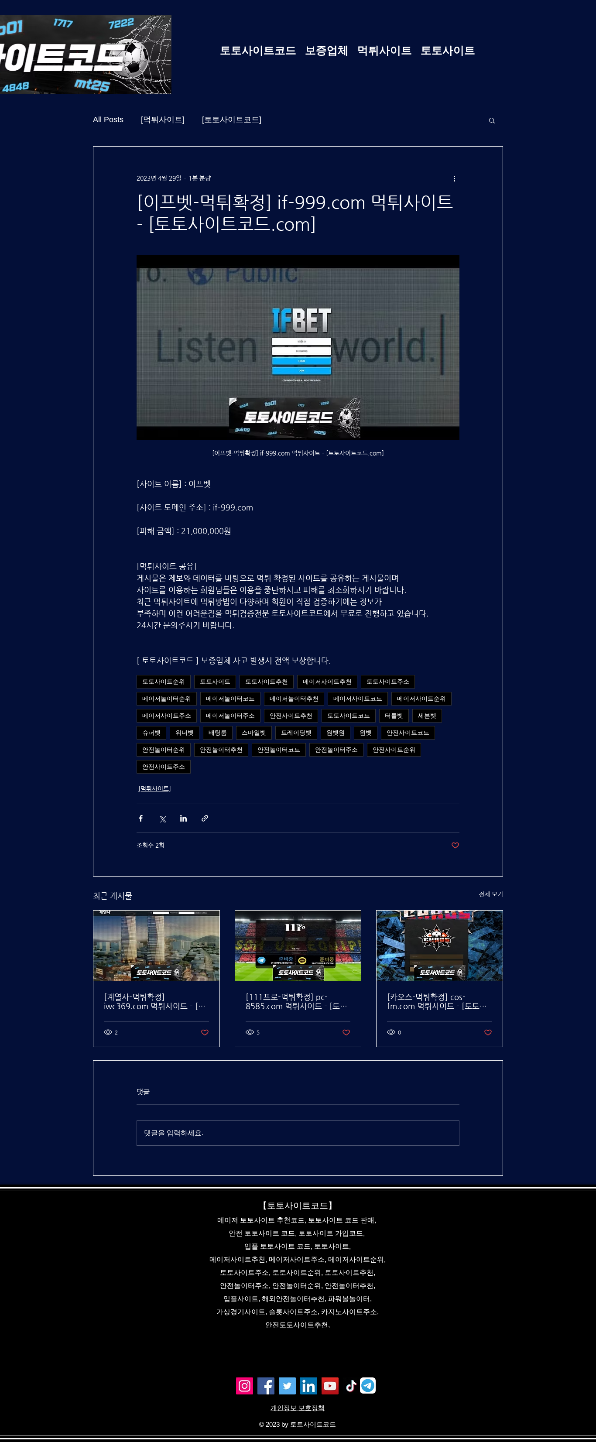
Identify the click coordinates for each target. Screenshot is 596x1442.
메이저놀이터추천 (294, 698)
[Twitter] (287, 1385)
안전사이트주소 (163, 766)
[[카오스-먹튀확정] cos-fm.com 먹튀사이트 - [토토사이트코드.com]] (440, 946)
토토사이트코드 (348, 715)
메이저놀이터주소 (230, 715)
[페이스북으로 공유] (141, 818)
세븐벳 (427, 715)
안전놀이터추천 (221, 749)
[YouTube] (330, 1385)
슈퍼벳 (151, 732)
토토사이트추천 (266, 681)
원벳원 (335, 732)
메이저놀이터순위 (166, 698)
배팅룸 (218, 732)
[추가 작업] (454, 178)
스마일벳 (254, 732)
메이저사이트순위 (421, 698)
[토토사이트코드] (231, 119)
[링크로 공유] (205, 818)
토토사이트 (215, 681)
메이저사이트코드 (357, 698)
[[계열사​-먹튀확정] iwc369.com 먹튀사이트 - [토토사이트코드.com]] (156, 946)
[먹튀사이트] (163, 119)
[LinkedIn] (308, 1385)
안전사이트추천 (291, 715)
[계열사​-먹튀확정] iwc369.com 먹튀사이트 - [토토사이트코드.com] (155, 1001)
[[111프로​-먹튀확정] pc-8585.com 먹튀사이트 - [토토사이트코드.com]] (298, 946)
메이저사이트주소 (166, 715)
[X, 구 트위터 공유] (162, 818)
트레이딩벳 (296, 732)
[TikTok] (351, 1385)
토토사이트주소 (388, 681)
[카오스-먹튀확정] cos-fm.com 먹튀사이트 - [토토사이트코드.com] (437, 1001)
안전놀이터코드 (278, 749)
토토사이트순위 (163, 681)
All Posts (108, 119)
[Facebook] (265, 1385)
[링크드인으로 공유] (183, 818)
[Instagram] (244, 1385)
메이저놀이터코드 (230, 698)
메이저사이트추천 (327, 681)
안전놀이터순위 (163, 749)
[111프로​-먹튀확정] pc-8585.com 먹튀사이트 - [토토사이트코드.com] (296, 1001)
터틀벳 (394, 715)
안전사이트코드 (408, 732)
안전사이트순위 (394, 749)
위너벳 (184, 732)
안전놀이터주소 (336, 749)
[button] (492, 119)
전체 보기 (491, 894)
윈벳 (366, 732)
